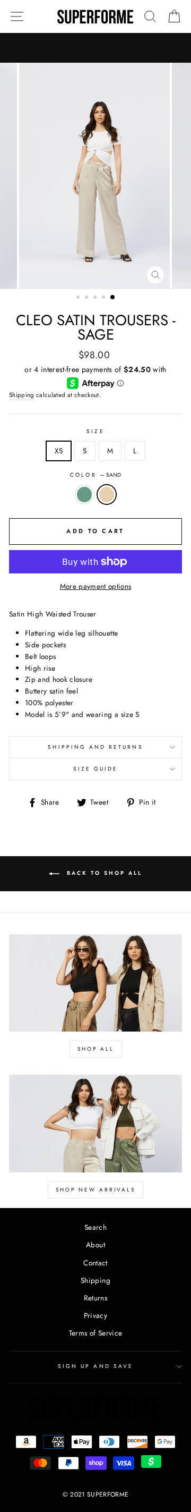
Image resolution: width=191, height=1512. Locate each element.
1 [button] (79, 298)
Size (95, 431)
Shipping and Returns (95, 747)
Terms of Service (95, 1333)
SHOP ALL (95, 1049)
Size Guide (95, 769)
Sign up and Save (95, 1366)
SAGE (84, 494)
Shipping (21, 395)
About (95, 1244)
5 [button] (113, 297)
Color (95, 475)
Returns (95, 1298)
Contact (95, 1262)
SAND (107, 494)
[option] (95, 176)
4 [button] (104, 298)
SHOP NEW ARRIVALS (95, 1190)
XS (59, 450)
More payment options (96, 586)
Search (95, 1227)
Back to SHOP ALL (103, 873)
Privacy (95, 1315)
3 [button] (96, 298)
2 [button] (87, 298)
